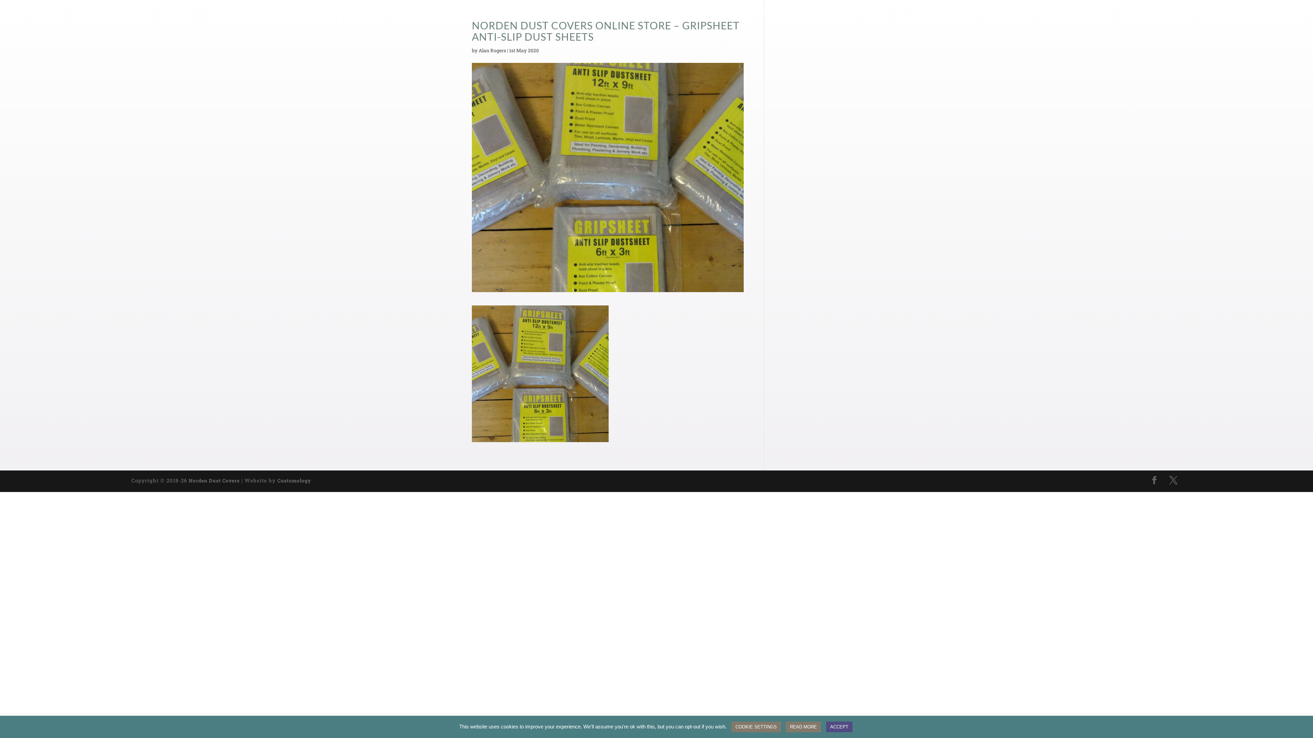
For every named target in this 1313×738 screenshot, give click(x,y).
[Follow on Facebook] (1154, 480)
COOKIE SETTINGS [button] (756, 726)
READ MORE (803, 726)
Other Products (700, 11)
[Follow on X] (1173, 480)
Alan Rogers (492, 50)
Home (495, 11)
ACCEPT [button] (839, 726)
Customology (294, 480)
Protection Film (579, 11)
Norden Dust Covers (214, 480)
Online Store (752, 11)
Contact (793, 11)
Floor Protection (639, 11)
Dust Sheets (529, 11)
